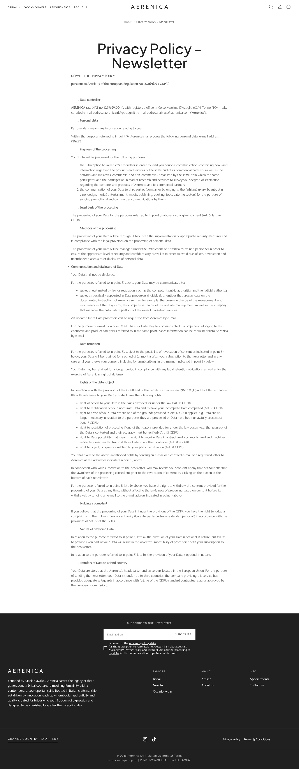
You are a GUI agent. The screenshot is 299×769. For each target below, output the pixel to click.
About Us (80, 7)
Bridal (156, 679)
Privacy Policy (231, 739)
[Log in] (279, 6)
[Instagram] (145, 739)
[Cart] (288, 6)
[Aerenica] (25, 671)
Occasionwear (35, 7)
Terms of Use (155, 649)
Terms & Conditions (257, 739)
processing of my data (142, 643)
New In (158, 685)
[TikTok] (154, 739)
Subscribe (183, 634)
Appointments (60, 7)
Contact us (257, 685)
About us (207, 685)
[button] (271, 6)
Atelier (206, 679)
